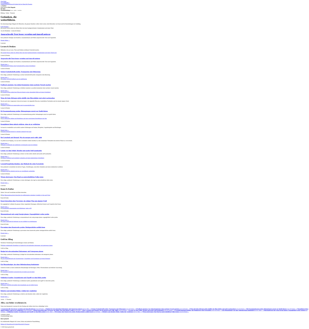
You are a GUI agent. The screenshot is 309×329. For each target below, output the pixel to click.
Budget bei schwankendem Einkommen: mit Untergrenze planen (22, 251)
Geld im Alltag (21, 4)
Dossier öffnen (5, 40)
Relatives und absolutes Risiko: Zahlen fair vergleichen (19, 291)
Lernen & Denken (5, 4)
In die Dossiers (5, 26)
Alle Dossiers (28, 4)
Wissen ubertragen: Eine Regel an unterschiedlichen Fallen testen (22, 177)
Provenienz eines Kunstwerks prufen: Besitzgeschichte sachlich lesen (23, 227)
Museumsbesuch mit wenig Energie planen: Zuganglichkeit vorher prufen (25, 214)
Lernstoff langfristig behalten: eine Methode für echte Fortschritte (22, 164)
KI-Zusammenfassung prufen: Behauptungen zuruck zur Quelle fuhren (24, 111)
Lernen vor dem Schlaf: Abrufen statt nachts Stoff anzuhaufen (21, 150)
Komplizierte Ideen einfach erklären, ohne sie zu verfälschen (20, 124)
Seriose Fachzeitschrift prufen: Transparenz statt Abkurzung (20, 72)
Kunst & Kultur (14, 4)
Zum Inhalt (3, 1)
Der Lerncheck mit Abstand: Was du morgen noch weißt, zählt (21, 137)
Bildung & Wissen (5, 324)
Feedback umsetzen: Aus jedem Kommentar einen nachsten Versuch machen (26, 85)
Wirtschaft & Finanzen (23, 324)
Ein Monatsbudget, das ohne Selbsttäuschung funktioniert (20, 264)
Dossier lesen (5, 64)
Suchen (3, 5)
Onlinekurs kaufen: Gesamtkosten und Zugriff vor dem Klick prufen (23, 277)
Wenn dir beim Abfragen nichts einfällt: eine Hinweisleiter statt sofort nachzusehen (28, 98)
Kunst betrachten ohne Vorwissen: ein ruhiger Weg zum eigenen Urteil (24, 201)
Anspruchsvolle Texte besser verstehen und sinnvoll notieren (25, 34)
